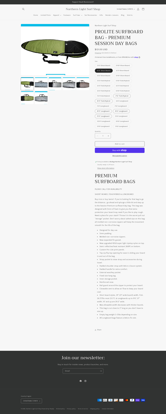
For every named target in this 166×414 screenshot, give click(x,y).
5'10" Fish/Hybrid (124, 81)
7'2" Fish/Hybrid (104, 96)
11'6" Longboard (122, 126)
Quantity (98, 131)
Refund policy (60, 408)
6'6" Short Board (105, 76)
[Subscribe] (100, 371)
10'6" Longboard (123, 121)
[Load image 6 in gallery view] (27, 97)
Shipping (98, 53)
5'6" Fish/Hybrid (104, 81)
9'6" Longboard (122, 116)
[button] (23, 9)
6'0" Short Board (103, 71)
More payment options (119, 155)
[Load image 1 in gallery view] (27, 83)
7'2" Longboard (104, 106)
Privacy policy (71, 408)
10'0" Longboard (104, 121)
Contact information (108, 408)
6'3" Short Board (123, 71)
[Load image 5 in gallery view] (82, 83)
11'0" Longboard (104, 126)
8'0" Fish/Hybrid (103, 101)
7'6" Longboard (122, 106)
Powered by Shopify (48, 408)
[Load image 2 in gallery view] (41, 83)
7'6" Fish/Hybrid (122, 96)
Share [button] (99, 330)
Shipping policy (95, 408)
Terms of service (83, 408)
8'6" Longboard (121, 111)
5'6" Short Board (105, 66)
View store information (105, 168)
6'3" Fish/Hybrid (123, 86)
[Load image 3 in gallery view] (55, 83)
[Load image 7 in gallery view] (41, 97)
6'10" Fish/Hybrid (124, 91)
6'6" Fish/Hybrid (104, 91)
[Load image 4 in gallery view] (69, 83)
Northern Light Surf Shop (33, 408)
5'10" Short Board (124, 66)
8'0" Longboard (103, 111)
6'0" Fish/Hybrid (105, 86)
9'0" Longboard (103, 116)
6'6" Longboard (123, 101)
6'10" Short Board (124, 76)
